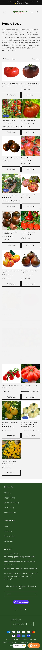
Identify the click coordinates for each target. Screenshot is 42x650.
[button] (4, 12)
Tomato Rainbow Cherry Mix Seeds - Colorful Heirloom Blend (30, 349)
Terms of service (34, 642)
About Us (7, 493)
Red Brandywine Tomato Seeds (10, 83)
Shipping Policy (9, 498)
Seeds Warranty (9, 536)
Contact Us (8, 531)
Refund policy (13, 642)
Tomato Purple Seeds (7, 349)
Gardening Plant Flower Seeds (20, 639)
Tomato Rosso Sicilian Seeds (29, 385)
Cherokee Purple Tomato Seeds (10, 158)
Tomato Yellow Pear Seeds (9, 461)
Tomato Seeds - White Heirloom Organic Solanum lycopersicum (30, 423)
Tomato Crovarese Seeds (28, 232)
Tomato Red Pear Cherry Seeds (10, 385)
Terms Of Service (10, 512)
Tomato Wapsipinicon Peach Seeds (9, 423)
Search (6, 526)
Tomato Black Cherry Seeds (9, 195)
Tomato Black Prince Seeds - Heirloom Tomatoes (9, 232)
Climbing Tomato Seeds (8, 120)
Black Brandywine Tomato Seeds (30, 83)
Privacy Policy (9, 508)
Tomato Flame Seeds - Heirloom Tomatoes (10, 271)
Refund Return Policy (11, 503)
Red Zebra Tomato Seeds (28, 158)
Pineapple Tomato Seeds (9, 311)
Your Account (8, 541)
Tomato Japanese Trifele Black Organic (29, 271)
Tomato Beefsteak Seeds (28, 120)
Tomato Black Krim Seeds (28, 195)
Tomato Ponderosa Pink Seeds (29, 311)
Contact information (28, 645)
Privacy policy (24, 642)
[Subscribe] (35, 594)
